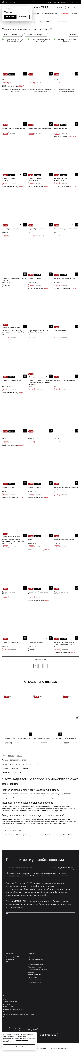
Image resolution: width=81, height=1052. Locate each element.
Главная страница (9, 22)
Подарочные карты (49, 13)
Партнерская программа (11, 1017)
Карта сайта (63, 1048)
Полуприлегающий (30, 764)
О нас (4, 999)
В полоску (16, 768)
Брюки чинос (8, 835)
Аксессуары (34, 13)
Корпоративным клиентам (37, 964)
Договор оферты (8, 1006)
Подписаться (64, 867)
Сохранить (10, 17)
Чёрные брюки (68, 835)
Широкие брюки (21, 835)
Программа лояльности (36, 957)
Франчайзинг (10, 959)
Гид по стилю (32, 977)
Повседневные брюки (52, 835)
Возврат (31, 972)
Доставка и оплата (34, 974)
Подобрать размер (34, 967)
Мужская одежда (24, 22)
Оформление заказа (35, 980)
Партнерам (6, 1004)
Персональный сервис (35, 959)
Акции (74, 13)
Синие (19, 756)
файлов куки (31, 1038)
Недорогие (17, 773)
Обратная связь (11, 962)
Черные (11, 756)
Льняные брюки (36, 835)
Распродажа (64, 13)
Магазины (61, 2)
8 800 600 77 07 (48, 1035)
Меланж (26, 768)
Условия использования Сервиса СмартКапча (18, 1014)
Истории (31, 985)
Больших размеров (18, 760)
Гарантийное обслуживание (37, 969)
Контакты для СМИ (12, 957)
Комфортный (14, 764)
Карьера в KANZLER (10, 1001)
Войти (61, 7)
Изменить (23, 17)
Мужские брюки (39, 22)
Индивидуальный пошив (36, 962)
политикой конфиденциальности (29, 875)
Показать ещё (40, 659)
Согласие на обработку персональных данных (18, 1012)
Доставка (52, 2)
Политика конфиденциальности (13, 1009)
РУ (73, 2)
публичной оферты (51, 873)
